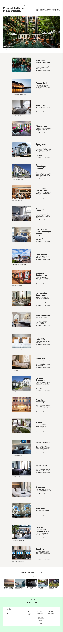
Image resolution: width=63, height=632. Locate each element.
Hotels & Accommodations (9, 5)
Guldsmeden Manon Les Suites (9, 46)
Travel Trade (40, 620)
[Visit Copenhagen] (9, 609)
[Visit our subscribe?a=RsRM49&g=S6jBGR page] (36, 602)
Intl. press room (40, 623)
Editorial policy (50, 614)
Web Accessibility (51, 613)
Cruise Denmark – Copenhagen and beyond (41, 618)
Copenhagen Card (41, 613)
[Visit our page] (30, 602)
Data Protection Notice (56, 629)
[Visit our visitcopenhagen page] (27, 602)
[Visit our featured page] (33, 602)
